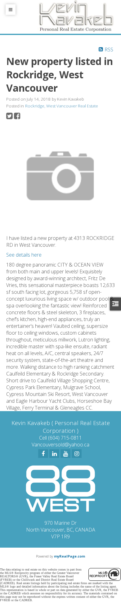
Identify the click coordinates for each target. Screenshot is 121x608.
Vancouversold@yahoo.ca (60, 444)
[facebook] (43, 453)
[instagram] (77, 453)
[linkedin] (54, 453)
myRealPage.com (69, 556)
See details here (24, 254)
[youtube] (65, 453)
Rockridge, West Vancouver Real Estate (61, 106)
